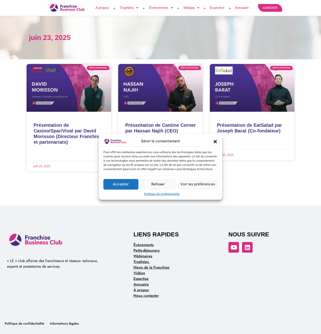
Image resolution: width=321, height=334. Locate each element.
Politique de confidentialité (162, 194)
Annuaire (242, 8)
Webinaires (142, 256)
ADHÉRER (270, 8)
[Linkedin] (247, 247)
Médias (189, 8)
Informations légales (64, 323)
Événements (143, 244)
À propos (141, 290)
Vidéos (139, 273)
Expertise (217, 8)
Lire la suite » (44, 154)
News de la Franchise (151, 267)
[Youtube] (233, 247)
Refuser (158, 184)
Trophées (127, 8)
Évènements (158, 8)
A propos (102, 8)
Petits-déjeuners (146, 250)
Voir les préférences (197, 184)
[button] (215, 141)
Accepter (121, 184)
